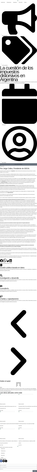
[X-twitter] (6, 461)
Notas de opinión (4, 35)
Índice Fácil (20, 2)
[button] (1, 261)
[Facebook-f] (1, 461)
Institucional (3, 2)
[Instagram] (3, 461)
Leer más (1, 410)
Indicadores (15, 2)
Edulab (25, 2)
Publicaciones (9, 2)
